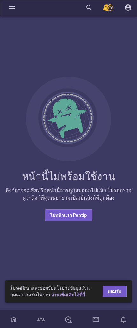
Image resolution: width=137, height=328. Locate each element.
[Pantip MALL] (108, 8)
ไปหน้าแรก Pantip (68, 215)
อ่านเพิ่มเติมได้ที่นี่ (68, 294)
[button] (11, 8)
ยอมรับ (114, 291)
